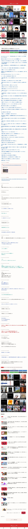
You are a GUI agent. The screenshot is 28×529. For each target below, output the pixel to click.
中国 (8, 367)
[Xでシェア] (5, 50)
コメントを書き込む (14, 519)
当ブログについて (14, 526)
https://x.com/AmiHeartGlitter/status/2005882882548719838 (12, 165)
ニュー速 (2, 367)
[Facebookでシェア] (14, 50)
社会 (15, 367)
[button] (22, 52)
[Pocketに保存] (5, 52)
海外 (13, 367)
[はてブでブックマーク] (22, 50)
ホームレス (6, 367)
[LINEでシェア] (14, 52)
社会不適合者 (18, 367)
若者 (21, 367)
